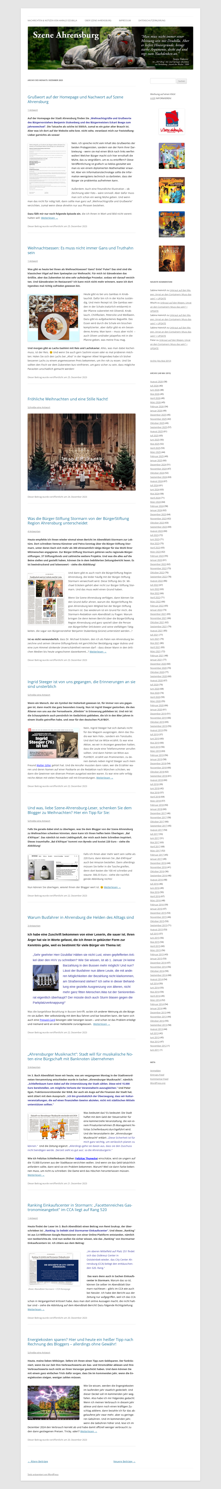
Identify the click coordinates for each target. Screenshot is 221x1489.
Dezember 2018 (158, 763)
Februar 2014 (157, 1004)
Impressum (125, 20)
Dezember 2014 (158, 962)
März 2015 (155, 950)
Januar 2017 (156, 858)
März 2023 (155, 551)
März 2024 (155, 501)
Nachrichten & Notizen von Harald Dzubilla (52, 20)
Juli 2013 (154, 1033)
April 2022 (155, 597)
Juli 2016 (154, 883)
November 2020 (158, 668)
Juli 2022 (154, 585)
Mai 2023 (154, 543)
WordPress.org (157, 1083)
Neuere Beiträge (124, 1461)
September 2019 (158, 726)
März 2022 (155, 601)
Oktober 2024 (157, 472)
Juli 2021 (154, 634)
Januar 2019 (156, 759)
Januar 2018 (156, 809)
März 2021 (155, 651)
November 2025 (158, 418)
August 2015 (156, 929)
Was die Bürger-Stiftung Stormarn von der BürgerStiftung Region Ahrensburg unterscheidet (78, 520)
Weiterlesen (49, 217)
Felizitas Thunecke (86, 1158)
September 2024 (158, 477)
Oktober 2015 (157, 921)
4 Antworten (34, 531)
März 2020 (155, 701)
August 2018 (156, 780)
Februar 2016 (157, 904)
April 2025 (155, 448)
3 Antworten (34, 925)
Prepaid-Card (47, 1019)
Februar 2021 (157, 655)
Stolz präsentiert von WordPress (43, 1474)
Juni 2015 (154, 937)
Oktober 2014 (157, 971)
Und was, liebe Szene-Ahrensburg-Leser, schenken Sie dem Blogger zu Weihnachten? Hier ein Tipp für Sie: (80, 810)
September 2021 (158, 626)
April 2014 (155, 995)
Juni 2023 (154, 539)
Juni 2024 (154, 489)
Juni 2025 (154, 439)
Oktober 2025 (157, 423)
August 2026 (156, 381)
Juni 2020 (154, 688)
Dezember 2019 (158, 713)
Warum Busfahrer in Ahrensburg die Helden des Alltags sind (81, 917)
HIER (152, 98)
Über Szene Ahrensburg (98, 20)
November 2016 (158, 867)
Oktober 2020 (157, 672)
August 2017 (156, 829)
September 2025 (158, 427)
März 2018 (155, 800)
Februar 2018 (157, 805)
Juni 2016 (154, 888)
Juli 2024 (154, 485)
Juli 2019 (154, 734)
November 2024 (158, 468)
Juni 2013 (154, 1037)
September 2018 (158, 775)
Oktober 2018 (157, 771)
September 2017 (158, 825)
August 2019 (156, 730)
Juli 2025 (154, 435)
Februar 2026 (157, 406)
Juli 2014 (154, 983)
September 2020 (158, 676)
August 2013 (156, 1029)
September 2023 (158, 526)
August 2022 (156, 580)
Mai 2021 (154, 643)
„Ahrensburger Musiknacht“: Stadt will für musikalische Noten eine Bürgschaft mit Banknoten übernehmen (80, 1056)
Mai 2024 (154, 493)
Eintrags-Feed (157, 1074)
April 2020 (155, 697)
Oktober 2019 (157, 721)
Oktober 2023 (157, 522)
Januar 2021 (156, 659)
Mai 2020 (154, 692)
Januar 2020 (156, 709)
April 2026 (155, 398)
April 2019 (155, 746)
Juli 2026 (154, 385)
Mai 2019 (154, 742)
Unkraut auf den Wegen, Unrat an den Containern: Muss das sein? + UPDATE (170, 294)
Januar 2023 (156, 560)
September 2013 (158, 1025)
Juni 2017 (154, 838)
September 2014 (158, 975)
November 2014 (158, 966)
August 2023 (156, 531)
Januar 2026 (156, 410)
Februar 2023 (157, 555)
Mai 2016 (154, 892)
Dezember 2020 (158, 663)
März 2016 (155, 900)
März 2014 (155, 1000)
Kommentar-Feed (159, 1078)
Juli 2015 (154, 933)
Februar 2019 (157, 755)
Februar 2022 (157, 605)
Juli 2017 (154, 834)
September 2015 (158, 925)
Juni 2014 (154, 987)
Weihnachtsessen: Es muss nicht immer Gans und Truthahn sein (80, 250)
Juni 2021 (154, 638)
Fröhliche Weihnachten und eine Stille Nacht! (68, 398)
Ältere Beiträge (38, 1461)
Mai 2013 (154, 1041)
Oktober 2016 (157, 871)
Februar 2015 (157, 954)
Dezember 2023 (158, 514)
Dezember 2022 (158, 564)
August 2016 (156, 879)
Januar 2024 (156, 510)
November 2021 (158, 618)
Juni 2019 (154, 738)
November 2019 (158, 717)
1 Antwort (33, 110)
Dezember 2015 (158, 912)
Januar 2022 (156, 609)
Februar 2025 (157, 456)
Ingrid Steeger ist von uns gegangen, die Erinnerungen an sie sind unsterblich (81, 684)
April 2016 (155, 896)
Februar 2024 (157, 506)
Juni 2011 (154, 1049)
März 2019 (155, 751)
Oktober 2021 (157, 622)
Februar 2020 (157, 705)
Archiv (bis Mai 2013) (160, 360)
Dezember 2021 (158, 614)
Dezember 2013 (158, 1012)
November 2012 (158, 1045)
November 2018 (158, 767)
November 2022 (158, 568)
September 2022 (158, 576)
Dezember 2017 (158, 813)
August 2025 (156, 431)
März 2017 (155, 850)
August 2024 (156, 481)
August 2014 (156, 979)
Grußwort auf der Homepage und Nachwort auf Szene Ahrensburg (75, 99)
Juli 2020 (154, 684)
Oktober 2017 (157, 821)
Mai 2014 (154, 991)
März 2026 (155, 402)
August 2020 (156, 680)
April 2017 (155, 846)
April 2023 (155, 547)
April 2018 (155, 796)
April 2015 (155, 946)
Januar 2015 (156, 958)
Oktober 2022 (157, 572)
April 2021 (155, 647)
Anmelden (155, 1070)
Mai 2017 (154, 842)
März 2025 (155, 452)
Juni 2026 (154, 389)
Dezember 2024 (158, 464)
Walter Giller (44, 765)
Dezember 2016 (158, 863)
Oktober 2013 (157, 1020)
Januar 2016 (156, 908)
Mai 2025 (154, 443)
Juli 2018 (154, 784)
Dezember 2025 (158, 414)
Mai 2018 (154, 792)
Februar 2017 (157, 854)
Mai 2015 (154, 941)
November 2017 (158, 817)
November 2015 (158, 917)
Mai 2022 (154, 593)
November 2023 (158, 518)
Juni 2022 (154, 589)
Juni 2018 (154, 788)
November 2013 (158, 1016)
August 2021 (156, 630)
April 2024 (155, 497)
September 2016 (158, 875)
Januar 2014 (156, 1008)
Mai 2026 (154, 394)
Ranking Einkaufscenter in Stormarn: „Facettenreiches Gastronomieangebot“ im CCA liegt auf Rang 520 (80, 1207)
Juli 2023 (154, 535)
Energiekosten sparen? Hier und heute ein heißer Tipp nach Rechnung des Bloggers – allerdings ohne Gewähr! (80, 1341)
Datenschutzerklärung (151, 20)
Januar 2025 (156, 460)
